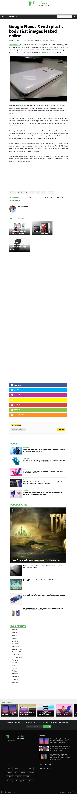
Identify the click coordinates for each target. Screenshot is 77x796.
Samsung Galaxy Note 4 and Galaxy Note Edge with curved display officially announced (43, 609)
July (13, 663)
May (13, 668)
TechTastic (23, 50)
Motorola (20, 47)
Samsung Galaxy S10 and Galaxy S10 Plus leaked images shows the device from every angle (59, 741)
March (14, 674)
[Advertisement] (38, 11)
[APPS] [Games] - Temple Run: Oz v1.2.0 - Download (36, 560)
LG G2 (52, 52)
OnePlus (18, 777)
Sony (17, 781)
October (15, 654)
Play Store (64, 722)
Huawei (9, 773)
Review (27, 777)
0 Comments (36, 40)
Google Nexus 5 (14, 44)
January (14, 679)
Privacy (54, 722)
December (15, 649)
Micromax (31, 773)
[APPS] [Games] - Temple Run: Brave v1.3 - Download (41, 580)
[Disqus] (38, 280)
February (15, 676)
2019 (13, 630)
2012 (13, 683)
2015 (13, 641)
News (43, 193)
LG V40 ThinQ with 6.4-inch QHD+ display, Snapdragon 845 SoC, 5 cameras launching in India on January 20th (60, 757)
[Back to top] (72, 788)
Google (44, 52)
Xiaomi (31, 781)
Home (11, 722)
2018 (13, 632)
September (15, 657)
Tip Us (38, 722)
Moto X (36, 151)
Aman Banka (49, 40)
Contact (29, 722)
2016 (13, 638)
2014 (13, 644)
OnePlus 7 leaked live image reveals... (27, 714)
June (13, 665)
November (15, 652)
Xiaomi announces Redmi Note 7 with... (63, 714)
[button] (2, 16)
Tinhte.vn (20, 105)
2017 (13, 635)
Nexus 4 (11, 113)
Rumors (51, 193)
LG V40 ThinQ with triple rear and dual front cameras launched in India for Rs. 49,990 (60, 748)
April (13, 671)
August (14, 660)
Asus (8, 769)
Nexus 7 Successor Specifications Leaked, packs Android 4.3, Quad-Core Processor (44, 566)
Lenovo (22, 773)
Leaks (32, 193)
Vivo (24, 781)
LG (63, 44)
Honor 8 (30, 769)
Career (46, 722)
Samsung (10, 781)
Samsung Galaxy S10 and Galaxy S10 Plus (9, 714)
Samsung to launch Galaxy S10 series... (45, 714)
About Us (20, 722)
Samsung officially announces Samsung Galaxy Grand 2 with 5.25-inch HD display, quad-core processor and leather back (44, 594)
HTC (22, 769)
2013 (13, 647)
